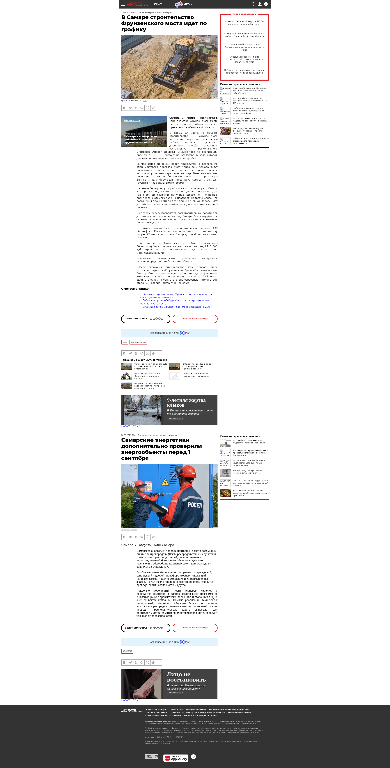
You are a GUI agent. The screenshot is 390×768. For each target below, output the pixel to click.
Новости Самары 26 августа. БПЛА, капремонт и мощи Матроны (244, 22)
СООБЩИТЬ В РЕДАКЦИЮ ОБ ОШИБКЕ (201, 716)
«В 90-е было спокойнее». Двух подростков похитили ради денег (249, 441)
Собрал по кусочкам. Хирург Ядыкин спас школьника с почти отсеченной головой (250, 483)
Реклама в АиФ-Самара (156, 713)
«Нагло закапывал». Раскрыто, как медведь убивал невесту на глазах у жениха (250, 120)
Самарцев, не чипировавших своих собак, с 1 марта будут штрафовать (244, 35)
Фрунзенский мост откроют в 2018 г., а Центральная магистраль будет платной (150, 366)
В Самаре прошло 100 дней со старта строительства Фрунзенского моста (197, 366)
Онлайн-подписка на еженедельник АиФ (229, 710)
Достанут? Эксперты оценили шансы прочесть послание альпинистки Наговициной (250, 452)
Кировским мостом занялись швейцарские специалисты (196, 375)
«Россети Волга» (129, 530)
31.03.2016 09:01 (128, 12)
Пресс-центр (177, 710)
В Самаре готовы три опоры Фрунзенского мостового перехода (147, 376)
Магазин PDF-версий (196, 710)
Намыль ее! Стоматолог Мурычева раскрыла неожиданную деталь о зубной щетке (249, 90)
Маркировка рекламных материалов (163, 716)
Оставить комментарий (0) (195, 319)
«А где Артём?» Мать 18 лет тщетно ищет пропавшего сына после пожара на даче (249, 462)
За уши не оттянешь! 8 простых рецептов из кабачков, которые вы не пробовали (251, 493)
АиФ (145, 100)
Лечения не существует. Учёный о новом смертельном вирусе (249, 471)
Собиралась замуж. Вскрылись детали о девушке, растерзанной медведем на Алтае (248, 110)
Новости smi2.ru (131, 426)
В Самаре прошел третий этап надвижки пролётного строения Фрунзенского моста (149, 385)
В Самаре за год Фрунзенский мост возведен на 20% (176, 306)
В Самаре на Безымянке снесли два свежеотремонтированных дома (244, 71)
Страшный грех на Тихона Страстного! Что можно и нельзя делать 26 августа (244, 59)
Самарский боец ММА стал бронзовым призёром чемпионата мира (244, 47)
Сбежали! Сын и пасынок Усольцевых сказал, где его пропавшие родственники (251, 140)
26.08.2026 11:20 (128, 435)
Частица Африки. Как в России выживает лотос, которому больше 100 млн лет (250, 100)
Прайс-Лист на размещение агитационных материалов (198, 713)
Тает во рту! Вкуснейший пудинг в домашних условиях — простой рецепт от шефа (249, 130)
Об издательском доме (156, 710)
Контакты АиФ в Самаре (239, 713)
